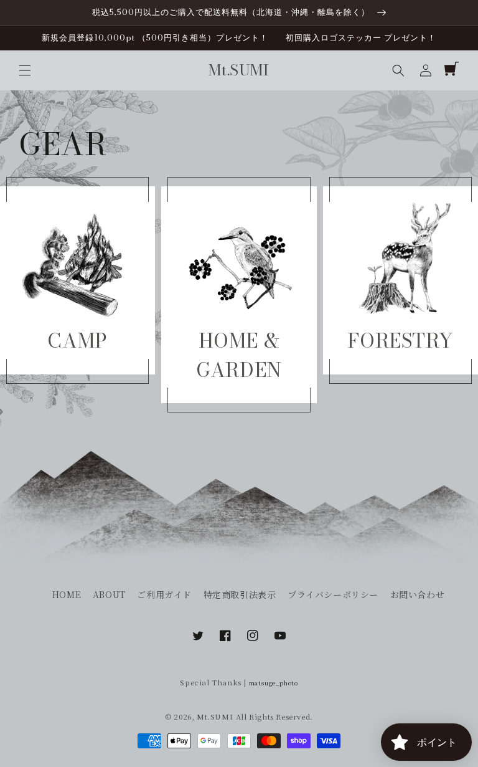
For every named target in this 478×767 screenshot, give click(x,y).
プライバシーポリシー (333, 594)
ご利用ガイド (164, 594)
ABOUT (109, 594)
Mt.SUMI (215, 717)
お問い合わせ (417, 594)
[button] (25, 70)
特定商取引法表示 (240, 594)
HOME (66, 594)
